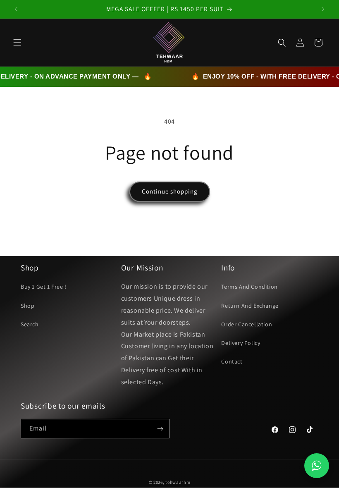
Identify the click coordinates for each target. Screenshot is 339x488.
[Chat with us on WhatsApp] (316, 465)
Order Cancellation (246, 324)
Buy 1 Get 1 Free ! (44, 286)
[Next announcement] (323, 9)
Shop (27, 305)
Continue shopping (170, 191)
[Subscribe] (160, 428)
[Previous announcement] (16, 9)
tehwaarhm (177, 482)
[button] (17, 42)
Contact (231, 361)
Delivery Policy (240, 343)
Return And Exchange (249, 305)
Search (30, 324)
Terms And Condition (249, 286)
